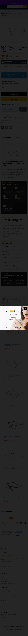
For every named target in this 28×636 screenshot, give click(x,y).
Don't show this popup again (15, 327)
